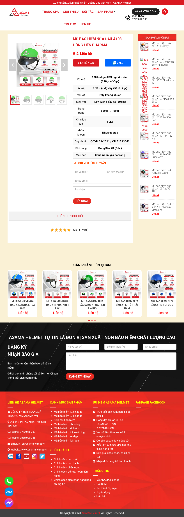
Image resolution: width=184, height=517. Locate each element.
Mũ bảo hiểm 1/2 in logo (68, 411)
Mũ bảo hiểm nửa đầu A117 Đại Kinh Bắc (162, 117)
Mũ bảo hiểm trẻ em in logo (70, 432)
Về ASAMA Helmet (107, 480)
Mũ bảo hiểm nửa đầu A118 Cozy (161, 45)
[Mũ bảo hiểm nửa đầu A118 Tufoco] (127, 284)
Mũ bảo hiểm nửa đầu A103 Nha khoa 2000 (163, 99)
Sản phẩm (105, 11)
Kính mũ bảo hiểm (64, 420)
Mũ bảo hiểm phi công (67, 424)
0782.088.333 (139, 19)
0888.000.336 (27, 437)
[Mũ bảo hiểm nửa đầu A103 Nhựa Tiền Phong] (57, 284)
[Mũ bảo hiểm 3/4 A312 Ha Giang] (144, 173)
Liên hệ (85, 24)
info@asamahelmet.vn (32, 443)
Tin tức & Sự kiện (106, 488)
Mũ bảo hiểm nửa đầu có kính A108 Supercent (161, 154)
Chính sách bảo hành (66, 463)
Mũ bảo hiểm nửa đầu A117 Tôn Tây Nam (162, 136)
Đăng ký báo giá (145, 11)
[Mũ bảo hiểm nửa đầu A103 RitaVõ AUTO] (144, 189)
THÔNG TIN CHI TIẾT (70, 216)
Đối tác (88, 11)
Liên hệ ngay (86, 62)
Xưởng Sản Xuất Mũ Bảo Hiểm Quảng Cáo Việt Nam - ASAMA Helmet (92, 2)
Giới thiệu (71, 11)
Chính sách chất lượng (67, 467)
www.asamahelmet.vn (34, 449)
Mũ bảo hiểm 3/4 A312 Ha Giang (161, 171)
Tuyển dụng (103, 492)
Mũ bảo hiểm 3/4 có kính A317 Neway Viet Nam (163, 207)
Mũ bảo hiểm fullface (66, 440)
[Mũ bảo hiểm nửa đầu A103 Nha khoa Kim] (144, 80)
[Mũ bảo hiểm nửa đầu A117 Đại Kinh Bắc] (144, 117)
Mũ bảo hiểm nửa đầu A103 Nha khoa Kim (163, 80)
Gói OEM (101, 484)
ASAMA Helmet (91, 513)
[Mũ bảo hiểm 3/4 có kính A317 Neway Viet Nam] (144, 207)
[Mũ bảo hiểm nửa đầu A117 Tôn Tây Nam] (144, 136)
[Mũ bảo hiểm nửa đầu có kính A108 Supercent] (144, 154)
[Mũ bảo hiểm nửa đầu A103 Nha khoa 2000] (144, 99)
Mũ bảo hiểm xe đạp (66, 436)
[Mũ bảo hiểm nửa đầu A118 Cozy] (144, 46)
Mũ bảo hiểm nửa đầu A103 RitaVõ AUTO (161, 188)
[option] (38, 65)
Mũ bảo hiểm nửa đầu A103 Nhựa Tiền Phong (57, 305)
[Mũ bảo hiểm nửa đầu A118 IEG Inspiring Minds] (162, 284)
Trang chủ (50, 11)
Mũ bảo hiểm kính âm (66, 428)
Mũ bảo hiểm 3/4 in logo (68, 416)
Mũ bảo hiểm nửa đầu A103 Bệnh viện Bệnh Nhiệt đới (163, 62)
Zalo (119, 62)
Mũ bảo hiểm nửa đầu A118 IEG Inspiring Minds (162, 305)
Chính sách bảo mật (66, 459)
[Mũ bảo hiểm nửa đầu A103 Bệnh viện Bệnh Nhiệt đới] (144, 62)
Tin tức (70, 24)
